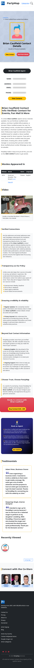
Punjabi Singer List (7, 639)
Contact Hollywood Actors (9, 636)
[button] (31, 3)
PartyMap (13, 3)
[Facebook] (8, 652)
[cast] (14, 179)
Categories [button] (25, 3)
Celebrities (5, 17)
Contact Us (4, 612)
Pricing (3, 615)
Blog (2, 630)
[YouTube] (3, 652)
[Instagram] (6, 652)
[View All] (10, 182)
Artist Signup (5, 627)
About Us (4, 617)
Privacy (3, 620)
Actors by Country (6, 634)
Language (28, 560)
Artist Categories (6, 642)
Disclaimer (4, 623)
